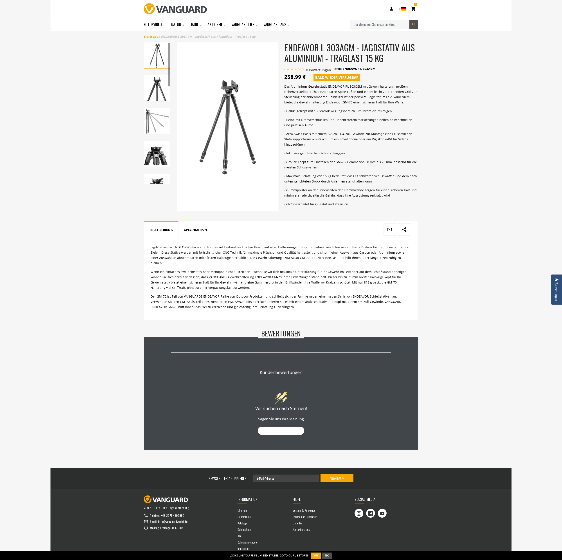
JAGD (195, 24)
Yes (315, 555)
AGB (240, 535)
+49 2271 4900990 (172, 515)
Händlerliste (244, 516)
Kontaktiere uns (301, 529)
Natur (176, 24)
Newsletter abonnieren (228, 478)
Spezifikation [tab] (195, 230)
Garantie (297, 523)
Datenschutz (244, 529)
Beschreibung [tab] (161, 230)
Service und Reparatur (305, 516)
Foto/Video (153, 24)
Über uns (242, 510)
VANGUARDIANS (275, 24)
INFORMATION (248, 499)
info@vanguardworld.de (172, 521)
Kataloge (242, 523)
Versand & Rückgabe (304, 510)
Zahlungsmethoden (248, 542)
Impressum (243, 548)
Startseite (151, 36)
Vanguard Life (243, 24)
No (327, 555)
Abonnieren (337, 478)
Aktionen (215, 24)
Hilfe (297, 499)
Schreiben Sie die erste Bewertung (281, 431)
